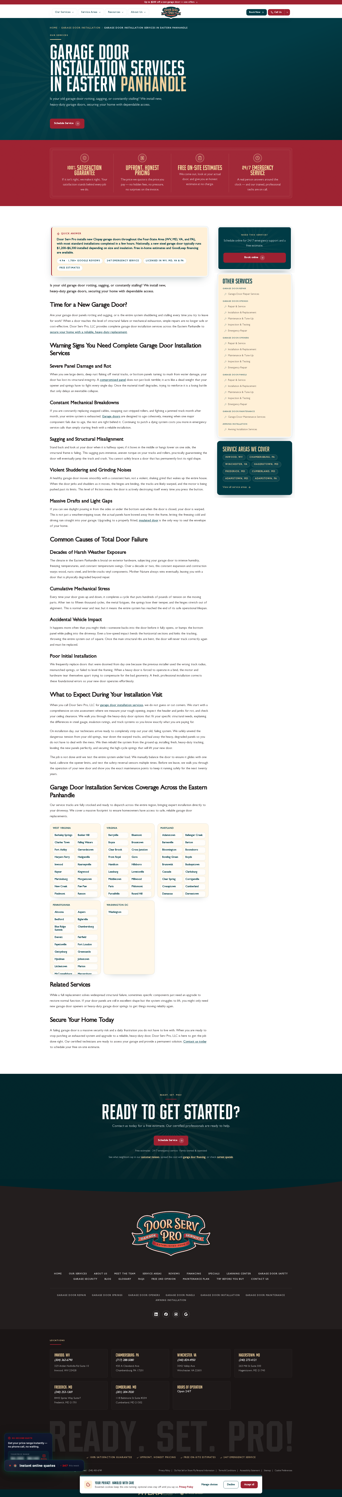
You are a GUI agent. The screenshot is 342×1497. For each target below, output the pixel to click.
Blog (108, 1279)
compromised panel (113, 380)
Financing (194, 1274)
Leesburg (113, 872)
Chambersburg (86, 927)
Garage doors (111, 416)
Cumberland (192, 886)
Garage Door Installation (80, 28)
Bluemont (137, 835)
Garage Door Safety (273, 1274)
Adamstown (168, 835)
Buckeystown (192, 864)
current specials (225, 1157)
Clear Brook (115, 850)
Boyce (111, 842)
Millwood (137, 879)
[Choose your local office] (287, 12)
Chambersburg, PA (262, 457)
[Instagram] (176, 1314)
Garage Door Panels (235, 375)
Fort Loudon (85, 944)
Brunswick (167, 864)
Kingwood (83, 872)
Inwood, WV (234, 457)
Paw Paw (82, 886)
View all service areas (235, 487)
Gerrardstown (86, 850)
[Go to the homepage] (171, 1233)
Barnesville (167, 842)
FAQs (141, 1279)
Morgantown (85, 879)
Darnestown (192, 894)
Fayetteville (60, 944)
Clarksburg (191, 872)
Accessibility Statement (250, 1471)
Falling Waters (85, 842)
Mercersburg (85, 974)
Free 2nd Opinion (164, 1279)
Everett (59, 937)
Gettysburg (61, 952)
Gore (135, 857)
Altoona (59, 912)
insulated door (148, 520)
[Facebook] (166, 1314)
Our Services (78, 1274)
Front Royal (114, 857)
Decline (231, 1484)
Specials (214, 1274)
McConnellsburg (63, 974)
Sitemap (267, 1471)
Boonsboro (191, 850)
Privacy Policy (164, 1471)
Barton (189, 842)
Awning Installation (235, 424)
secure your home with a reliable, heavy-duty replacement (88, 332)
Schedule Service (63, 123)
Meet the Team (125, 1274)
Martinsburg (61, 879)
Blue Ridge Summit (60, 928)
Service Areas (152, 1274)
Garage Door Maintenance (239, 412)
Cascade (166, 872)
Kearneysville (84, 864)
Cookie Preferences (283, 1471)
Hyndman (59, 959)
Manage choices (209, 1484)
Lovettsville (138, 872)
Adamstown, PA (266, 479)
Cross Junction (140, 850)
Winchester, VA (236, 464)
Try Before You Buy (230, 1279)
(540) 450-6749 (95, 1471)
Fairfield (82, 937)
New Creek (61, 886)
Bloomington (169, 850)
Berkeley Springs (63, 835)
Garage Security (85, 1279)
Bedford (59, 919)
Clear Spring (169, 879)
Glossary (124, 1279)
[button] (46, 1465)
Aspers (82, 912)
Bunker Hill (83, 835)
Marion (81, 966)
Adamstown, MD (236, 479)
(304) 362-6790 (63, 1360)
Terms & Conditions (227, 1471)
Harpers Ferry (62, 857)
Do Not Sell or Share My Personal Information (194, 1471)
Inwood (59, 864)
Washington (114, 912)
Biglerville (83, 919)
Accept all (249, 1484)
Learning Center (239, 1274)
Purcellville (114, 894)
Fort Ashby (61, 850)
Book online (251, 257)
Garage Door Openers (236, 338)
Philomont (137, 886)
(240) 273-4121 (247, 1360)
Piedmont (60, 894)
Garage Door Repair (234, 289)
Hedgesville (84, 857)
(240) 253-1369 (63, 1392)
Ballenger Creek (194, 835)
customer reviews (150, 1157)
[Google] (186, 1314)
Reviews (174, 1274)
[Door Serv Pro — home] (171, 12)
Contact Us (260, 1279)
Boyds (188, 857)
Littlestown (61, 966)
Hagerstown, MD (266, 464)
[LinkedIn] (156, 1314)
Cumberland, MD (263, 472)
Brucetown (137, 842)
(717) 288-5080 (125, 1360)
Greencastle (84, 952)
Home (54, 28)
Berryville (113, 835)
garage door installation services (121, 705)
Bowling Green (170, 857)
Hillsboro (137, 864)
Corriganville (192, 879)
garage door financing (194, 1157)
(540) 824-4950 (186, 1360)
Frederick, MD (235, 472)
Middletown (114, 879)
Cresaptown (169, 886)
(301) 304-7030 (125, 1392)
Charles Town (62, 842)
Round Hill (137, 894)
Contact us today (194, 1041)
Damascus (167, 894)
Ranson (82, 894)
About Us (100, 1274)
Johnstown (83, 959)
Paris (111, 886)
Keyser (58, 872)
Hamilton (113, 864)
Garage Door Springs (235, 301)
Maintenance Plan (196, 1279)
